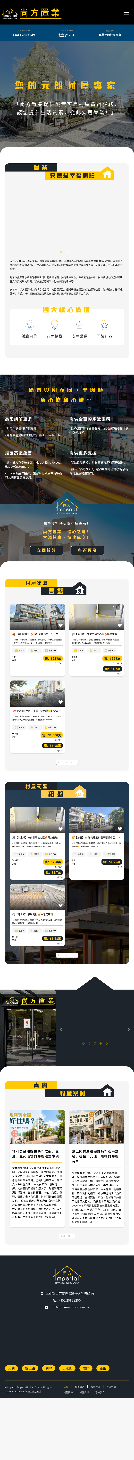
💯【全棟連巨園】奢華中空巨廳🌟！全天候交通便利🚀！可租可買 (49, 710)
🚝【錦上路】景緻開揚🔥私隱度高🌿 (32, 914)
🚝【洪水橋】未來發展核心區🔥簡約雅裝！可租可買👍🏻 (102, 634)
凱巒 (14, 737)
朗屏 (48, 1368)
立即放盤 (46, 550)
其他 (14, 660)
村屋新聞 (84, 1392)
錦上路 (15, 937)
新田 (73, 860)
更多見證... (67, 1236)
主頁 (66, 1386)
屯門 (14, 657)
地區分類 (111, 1386)
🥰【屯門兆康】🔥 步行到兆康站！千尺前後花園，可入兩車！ (46, 634)
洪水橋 (74, 657)
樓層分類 (95, 1386)
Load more (65, 762)
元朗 (11, 1368)
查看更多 (87, 550)
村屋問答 (68, 1392)
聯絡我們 (100, 1392)
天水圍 (67, 1368)
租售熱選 (79, 1386)
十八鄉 (15, 733)
